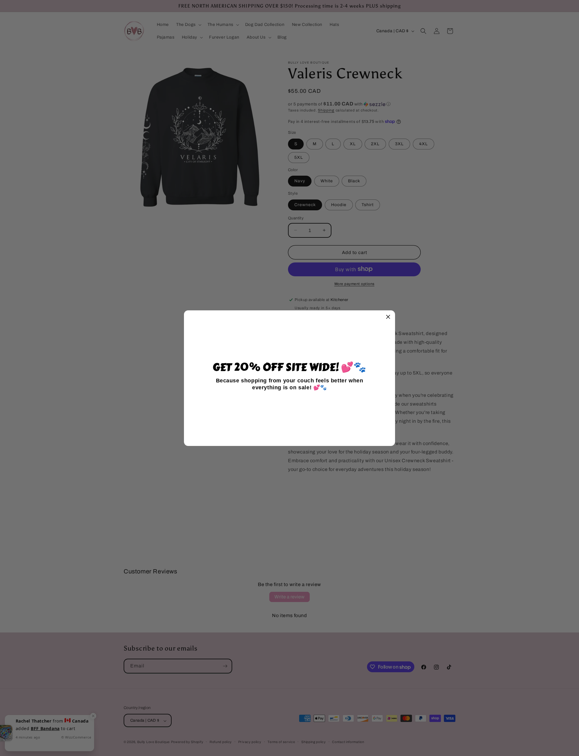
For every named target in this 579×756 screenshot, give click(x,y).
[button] (388, 317)
